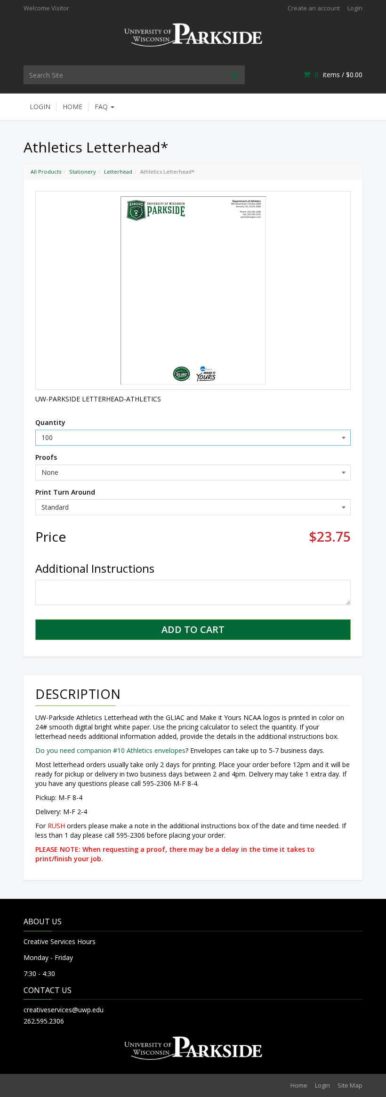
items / (338, 74)
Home (72, 106)
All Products (46, 171)
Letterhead (118, 171)
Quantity (50, 422)
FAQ (102, 106)
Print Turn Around (65, 492)
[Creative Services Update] (193, 34)
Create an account (314, 8)
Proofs (46, 457)
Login (354, 8)
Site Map (350, 1085)
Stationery (82, 171)
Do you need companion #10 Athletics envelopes (110, 750)
